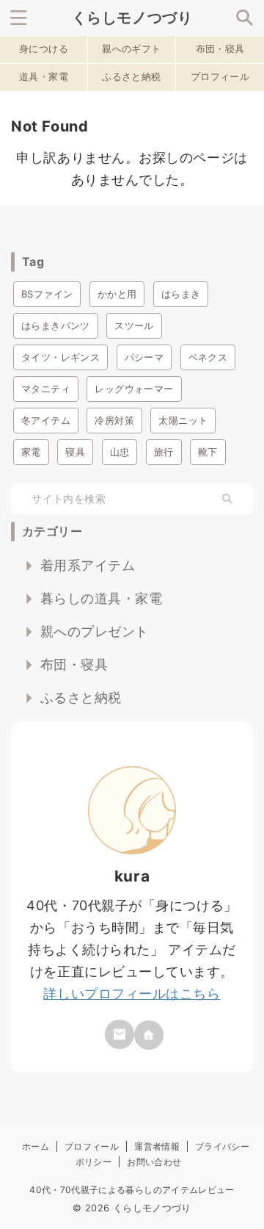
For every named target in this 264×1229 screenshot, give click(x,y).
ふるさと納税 (131, 76)
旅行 (164, 452)
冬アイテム (45, 420)
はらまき (181, 294)
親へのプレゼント (94, 631)
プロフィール (220, 76)
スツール (134, 325)
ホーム (35, 1146)
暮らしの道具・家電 (101, 598)
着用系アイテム (88, 565)
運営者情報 (157, 1146)
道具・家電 (43, 76)
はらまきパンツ (55, 325)
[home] (149, 1035)
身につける (43, 48)
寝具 (75, 452)
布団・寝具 (220, 48)
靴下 (208, 452)
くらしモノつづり (132, 17)
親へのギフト (131, 48)
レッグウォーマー (134, 388)
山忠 (120, 452)
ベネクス (208, 357)
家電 (31, 452)
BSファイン (47, 294)
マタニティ (45, 388)
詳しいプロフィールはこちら (131, 993)
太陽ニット (183, 420)
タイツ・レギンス (60, 357)
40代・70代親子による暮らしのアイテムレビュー (132, 1189)
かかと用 (117, 294)
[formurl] (119, 1034)
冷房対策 (114, 420)
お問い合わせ (154, 1161)
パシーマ (144, 357)
